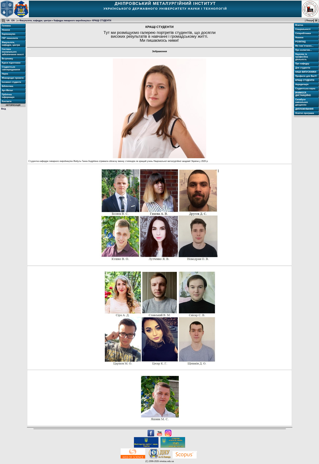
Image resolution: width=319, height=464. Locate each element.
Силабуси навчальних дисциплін (301, 102)
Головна (6, 25)
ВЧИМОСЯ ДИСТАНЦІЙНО (303, 94)
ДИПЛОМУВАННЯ (304, 109)
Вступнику (7, 58)
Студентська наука (305, 88)
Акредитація (302, 84)
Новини (6, 30)
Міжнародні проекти (13, 78)
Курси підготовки (11, 62)
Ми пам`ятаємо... (304, 46)
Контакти (6, 101)
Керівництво (8, 34)
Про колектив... (303, 50)
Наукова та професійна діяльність (301, 57)
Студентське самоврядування (11, 68)
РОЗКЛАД (300, 41)
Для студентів (302, 67)
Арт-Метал (7, 90)
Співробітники (303, 33)
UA (8, 20)
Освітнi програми (304, 113)
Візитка (299, 25)
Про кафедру (302, 63)
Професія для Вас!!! (306, 76)
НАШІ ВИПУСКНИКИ (305, 72)
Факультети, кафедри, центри (35, 20)
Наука (5, 73)
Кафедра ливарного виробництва (71, 20)
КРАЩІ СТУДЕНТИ (101, 20)
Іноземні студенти (11, 82)
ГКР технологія (10, 38)
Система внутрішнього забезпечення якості (13, 52)
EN (13, 20)
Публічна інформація (8, 95)
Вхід (3, 109)
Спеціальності (303, 29)
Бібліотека (7, 86)
